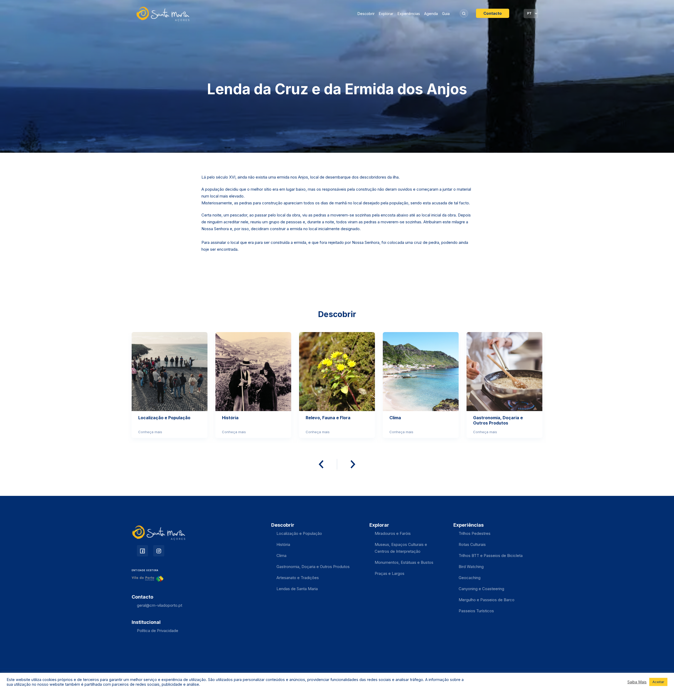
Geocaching (469, 577)
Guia (446, 13)
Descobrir (366, 13)
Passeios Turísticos (476, 610)
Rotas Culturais (472, 544)
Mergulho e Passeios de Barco (486, 599)
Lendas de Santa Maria (297, 588)
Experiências (409, 13)
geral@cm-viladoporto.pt (159, 605)
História (283, 544)
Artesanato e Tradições (297, 577)
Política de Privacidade (157, 630)
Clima (281, 555)
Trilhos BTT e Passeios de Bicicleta (491, 555)
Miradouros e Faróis (393, 533)
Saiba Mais (637, 682)
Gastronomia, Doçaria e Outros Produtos (313, 566)
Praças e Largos (389, 573)
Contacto (492, 13)
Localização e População (299, 533)
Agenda (431, 13)
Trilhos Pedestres (474, 533)
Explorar (386, 13)
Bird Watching (471, 566)
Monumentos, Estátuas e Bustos (404, 562)
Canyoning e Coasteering (481, 588)
